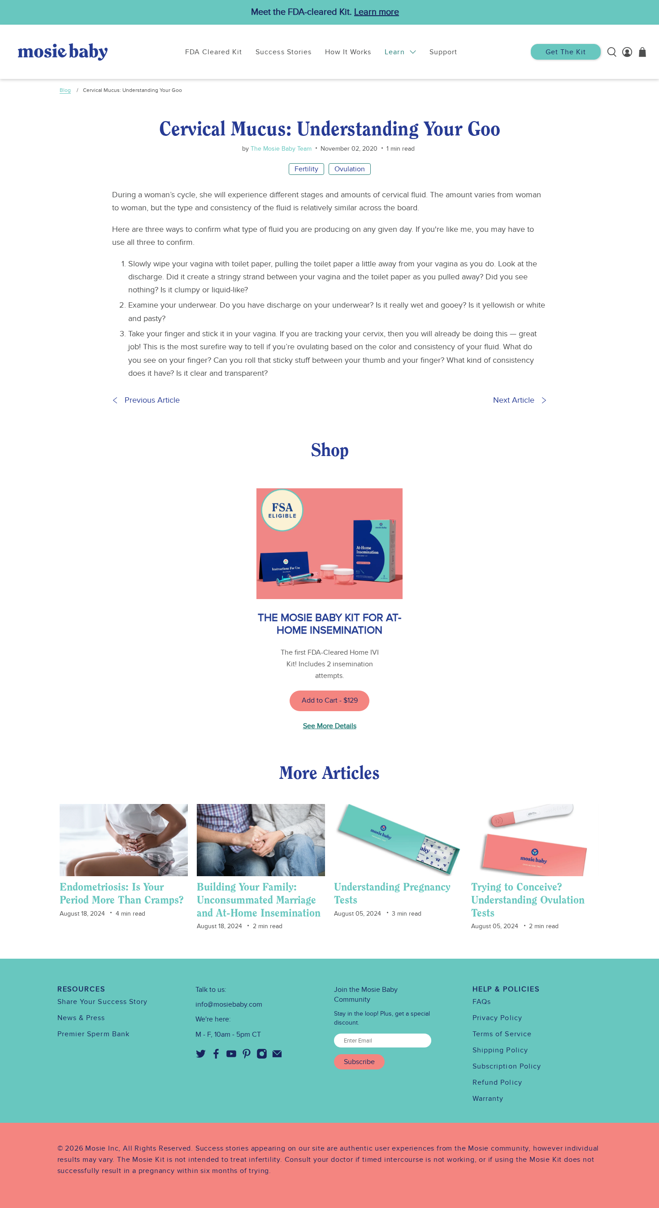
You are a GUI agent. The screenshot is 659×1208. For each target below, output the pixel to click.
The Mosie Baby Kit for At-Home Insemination (329, 624)
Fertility (306, 169)
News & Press (81, 1017)
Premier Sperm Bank (93, 1034)
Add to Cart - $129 (330, 700)
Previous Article (152, 400)
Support (443, 52)
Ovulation (349, 169)
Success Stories (284, 52)
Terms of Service (502, 1034)
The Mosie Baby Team (280, 148)
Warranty (488, 1098)
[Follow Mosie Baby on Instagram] (261, 1056)
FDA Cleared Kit (214, 52)
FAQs (482, 1001)
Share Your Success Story (102, 1001)
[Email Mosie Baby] (277, 1056)
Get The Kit (566, 52)
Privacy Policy (497, 1017)
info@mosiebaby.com (228, 1004)
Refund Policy (497, 1082)
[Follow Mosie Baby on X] (200, 1056)
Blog (65, 90)
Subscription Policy (507, 1066)
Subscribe (359, 1061)
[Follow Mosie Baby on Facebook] (216, 1056)
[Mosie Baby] (63, 52)
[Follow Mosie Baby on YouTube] (231, 1056)
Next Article (513, 400)
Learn (394, 52)
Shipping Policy (500, 1050)
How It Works (348, 52)
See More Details (329, 725)
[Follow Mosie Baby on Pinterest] (246, 1056)
